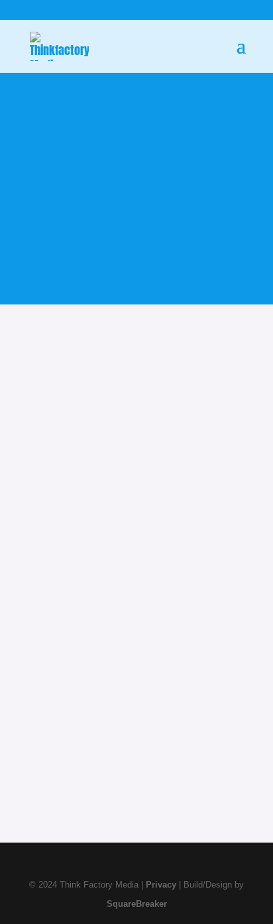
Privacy (161, 885)
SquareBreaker (137, 904)
